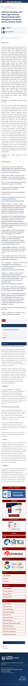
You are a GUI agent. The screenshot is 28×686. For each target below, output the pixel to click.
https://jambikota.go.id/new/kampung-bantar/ (12, 201)
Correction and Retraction (9, 631)
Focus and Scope (7, 606)
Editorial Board (6, 575)
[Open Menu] (1, 1)
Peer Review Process (8, 609)
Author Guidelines (7, 588)
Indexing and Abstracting (9, 634)
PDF (4, 320)
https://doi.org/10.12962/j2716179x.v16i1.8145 (12, 270)
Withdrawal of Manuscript (9, 628)
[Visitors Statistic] (14, 525)
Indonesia (5, 648)
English (4, 646)
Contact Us (6, 581)
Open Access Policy (8, 617)
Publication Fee (7, 614)
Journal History (7, 603)
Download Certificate (14, 515)
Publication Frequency (8, 612)
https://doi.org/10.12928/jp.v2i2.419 (10, 244)
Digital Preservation (8, 620)
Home (2, 6)
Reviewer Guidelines (8, 591)
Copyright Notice (7, 594)
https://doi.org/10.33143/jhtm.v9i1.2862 (13, 37)
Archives (8, 6)
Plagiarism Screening (8, 626)
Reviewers (5, 578)
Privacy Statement (7, 596)
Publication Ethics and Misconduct (11, 623)
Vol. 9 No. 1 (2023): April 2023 (9, 8)
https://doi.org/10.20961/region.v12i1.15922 (12, 283)
